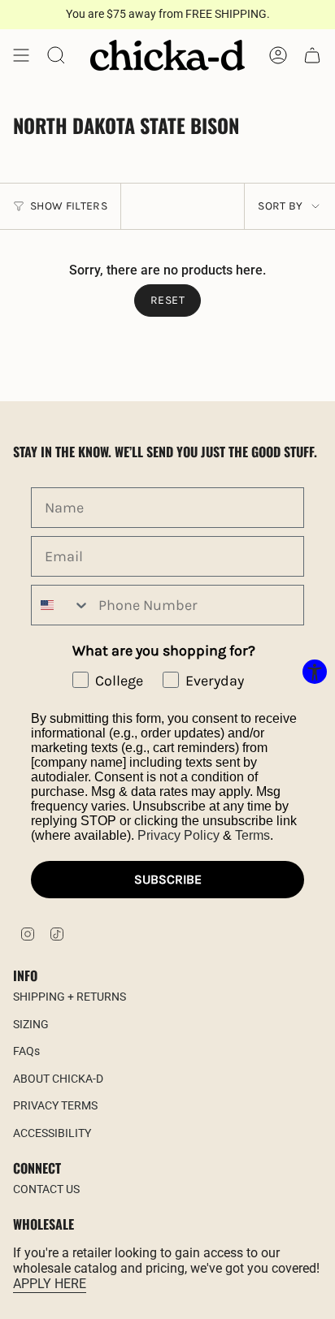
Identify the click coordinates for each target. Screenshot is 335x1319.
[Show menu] (21, 55)
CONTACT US (46, 1189)
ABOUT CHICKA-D (58, 1078)
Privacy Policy (178, 835)
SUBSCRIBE (168, 879)
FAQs (26, 1050)
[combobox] (61, 605)
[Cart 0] (312, 55)
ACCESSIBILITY (52, 1133)
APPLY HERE (49, 1283)
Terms (252, 835)
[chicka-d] (167, 55)
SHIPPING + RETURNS (69, 996)
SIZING (31, 1024)
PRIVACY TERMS (55, 1105)
